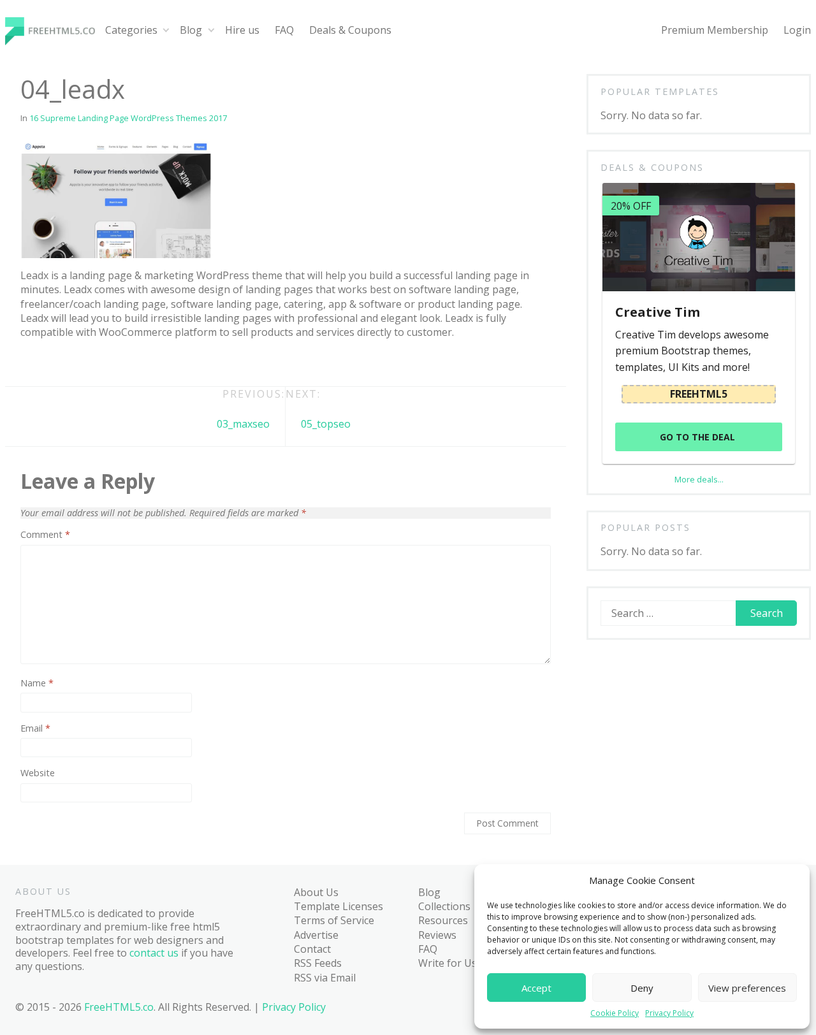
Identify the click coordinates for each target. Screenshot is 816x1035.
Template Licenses (338, 906)
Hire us (242, 30)
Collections (444, 906)
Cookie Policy (614, 1013)
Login (797, 30)
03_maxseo (243, 424)
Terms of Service (334, 920)
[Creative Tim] (698, 237)
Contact (312, 949)
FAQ (284, 30)
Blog (191, 30)
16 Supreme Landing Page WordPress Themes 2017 (128, 118)
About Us (316, 892)
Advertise (316, 935)
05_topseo (326, 424)
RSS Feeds (318, 963)
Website (37, 773)
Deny (641, 987)
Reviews (437, 935)
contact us (153, 953)
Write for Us (447, 963)
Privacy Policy (669, 1013)
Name (37, 683)
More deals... (699, 479)
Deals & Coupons (350, 30)
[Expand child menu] (166, 30)
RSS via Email (325, 978)
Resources (443, 920)
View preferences (747, 987)
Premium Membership (714, 30)
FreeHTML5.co (119, 1007)
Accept (536, 987)
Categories (131, 30)
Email (35, 728)
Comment (45, 534)
